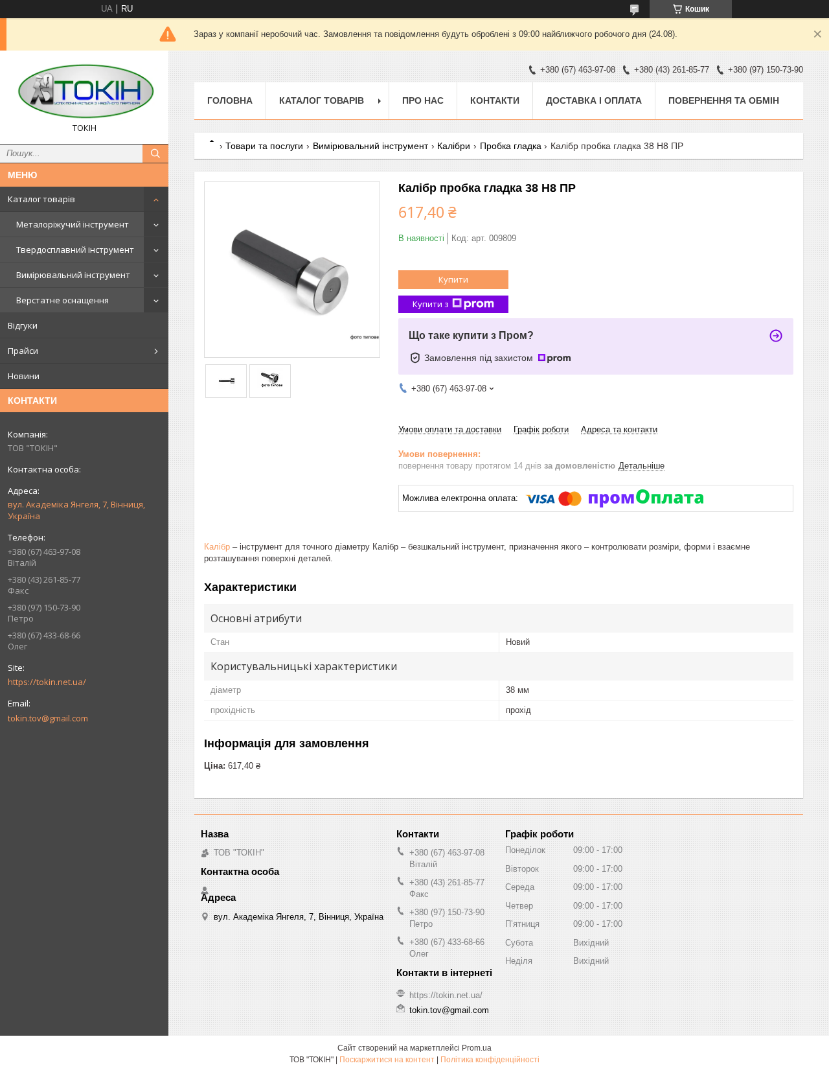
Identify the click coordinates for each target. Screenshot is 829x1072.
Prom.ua (477, 1048)
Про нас (423, 100)
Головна (230, 100)
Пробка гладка (510, 146)
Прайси (23, 350)
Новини (24, 376)
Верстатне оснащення (62, 300)
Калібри (453, 146)
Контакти (494, 100)
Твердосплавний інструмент (75, 249)
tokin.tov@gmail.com (48, 718)
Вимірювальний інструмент (73, 275)
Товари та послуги (264, 146)
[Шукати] (155, 153)
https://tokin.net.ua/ (47, 682)
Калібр (217, 547)
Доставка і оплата (594, 100)
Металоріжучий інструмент (72, 224)
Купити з (431, 304)
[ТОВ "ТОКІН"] (84, 91)
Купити (453, 279)
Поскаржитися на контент (387, 1059)
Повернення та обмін (723, 100)
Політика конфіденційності (489, 1059)
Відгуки (23, 325)
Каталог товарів (41, 199)
